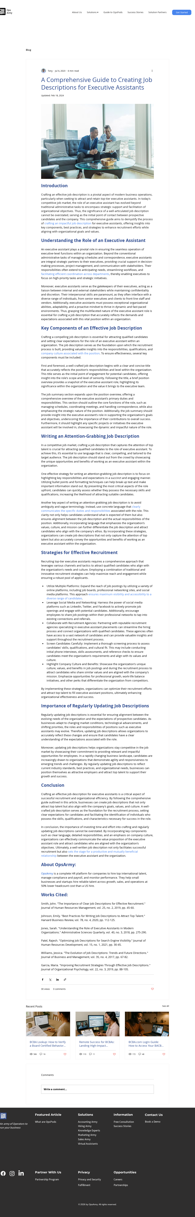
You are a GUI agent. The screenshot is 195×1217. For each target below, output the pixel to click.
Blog (28, 50)
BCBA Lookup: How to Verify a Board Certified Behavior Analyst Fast (48, 1043)
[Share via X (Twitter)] (50, 979)
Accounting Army (87, 1121)
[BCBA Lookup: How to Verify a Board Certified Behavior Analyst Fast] (48, 1024)
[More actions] (152, 71)
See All (165, 1006)
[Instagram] (12, 1173)
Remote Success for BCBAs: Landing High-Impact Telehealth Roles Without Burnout (96, 1043)
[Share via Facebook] (42, 979)
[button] (92, 12)
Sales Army (84, 1139)
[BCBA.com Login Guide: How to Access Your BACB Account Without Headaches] (147, 1024)
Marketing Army (87, 1135)
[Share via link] (65, 979)
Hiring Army (84, 1126)
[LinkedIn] (21, 1173)
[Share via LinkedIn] (57, 979)
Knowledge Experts (89, 1130)
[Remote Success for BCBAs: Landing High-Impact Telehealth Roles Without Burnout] (98, 1024)
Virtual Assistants (88, 1143)
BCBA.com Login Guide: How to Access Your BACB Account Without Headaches (147, 1043)
